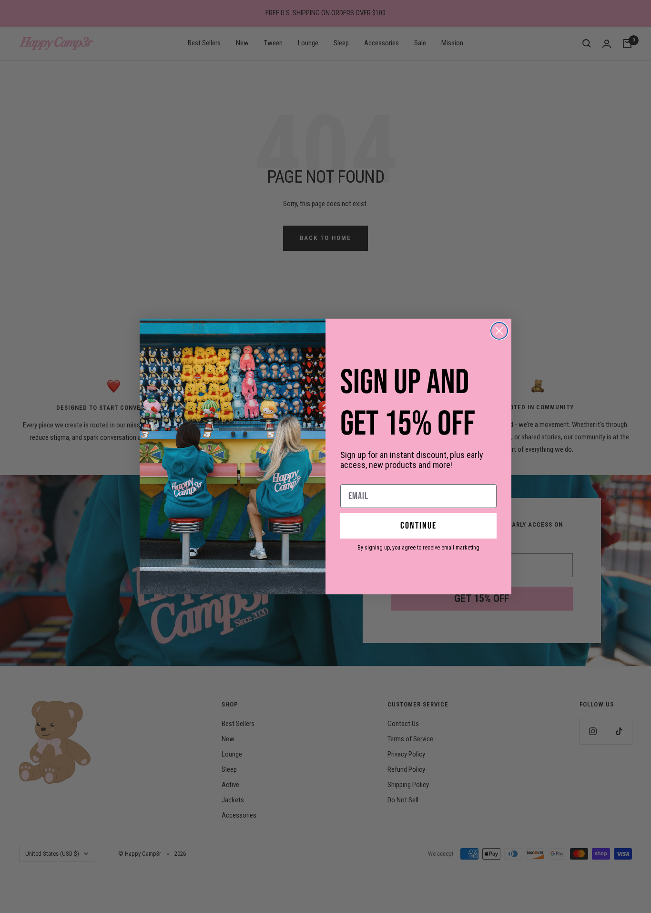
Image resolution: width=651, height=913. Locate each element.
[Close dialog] (499, 330)
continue (418, 525)
